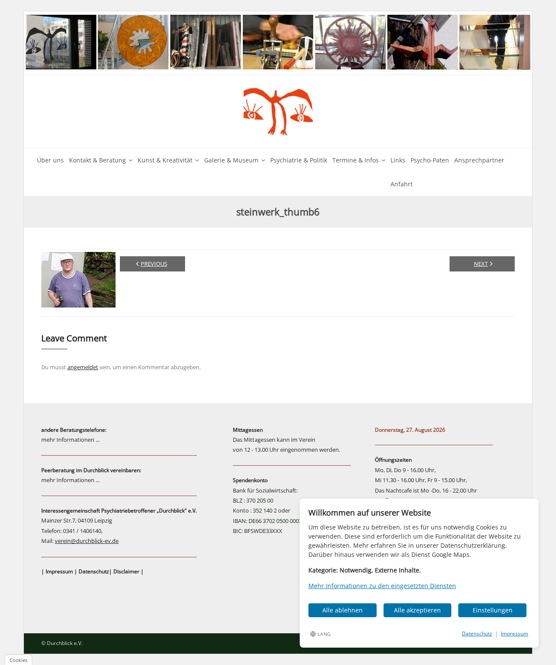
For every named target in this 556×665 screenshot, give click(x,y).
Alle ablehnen (342, 610)
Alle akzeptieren (417, 610)
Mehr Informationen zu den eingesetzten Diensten (382, 586)
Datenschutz (94, 571)
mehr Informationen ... (70, 439)
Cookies (18, 660)
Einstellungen (493, 610)
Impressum (59, 571)
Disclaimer (126, 571)
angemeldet (82, 367)
